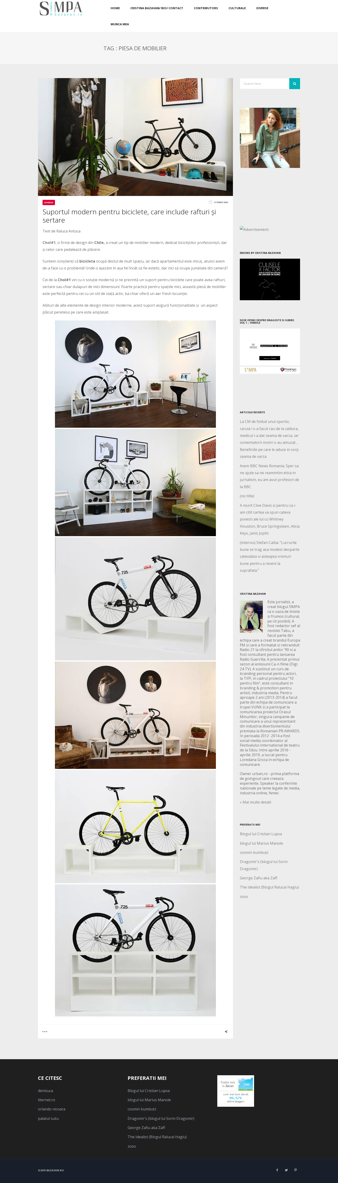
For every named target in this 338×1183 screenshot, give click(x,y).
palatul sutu (48, 1118)
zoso (244, 896)
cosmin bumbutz (254, 852)
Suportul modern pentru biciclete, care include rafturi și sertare (129, 216)
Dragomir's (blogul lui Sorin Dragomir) (161, 1118)
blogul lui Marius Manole (261, 843)
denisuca (45, 1090)
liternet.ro (46, 1099)
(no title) (247, 495)
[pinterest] (295, 1170)
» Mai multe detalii (255, 802)
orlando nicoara (51, 1109)
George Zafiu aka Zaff (258, 877)
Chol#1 (49, 242)
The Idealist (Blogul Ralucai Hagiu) (269, 887)
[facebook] (277, 1170)
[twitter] (286, 1170)
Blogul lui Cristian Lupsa (261, 833)
